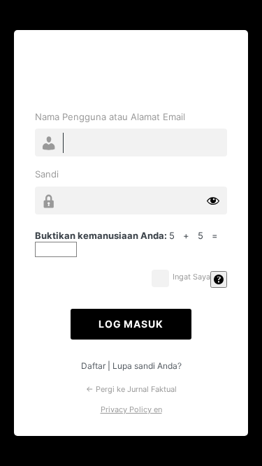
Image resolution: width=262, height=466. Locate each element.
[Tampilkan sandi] (213, 200)
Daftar (93, 366)
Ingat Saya (191, 277)
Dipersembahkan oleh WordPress (131, 72)
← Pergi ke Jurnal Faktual (131, 389)
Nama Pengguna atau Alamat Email (110, 116)
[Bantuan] (218, 279)
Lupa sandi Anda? (147, 366)
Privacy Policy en (131, 409)
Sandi (47, 174)
